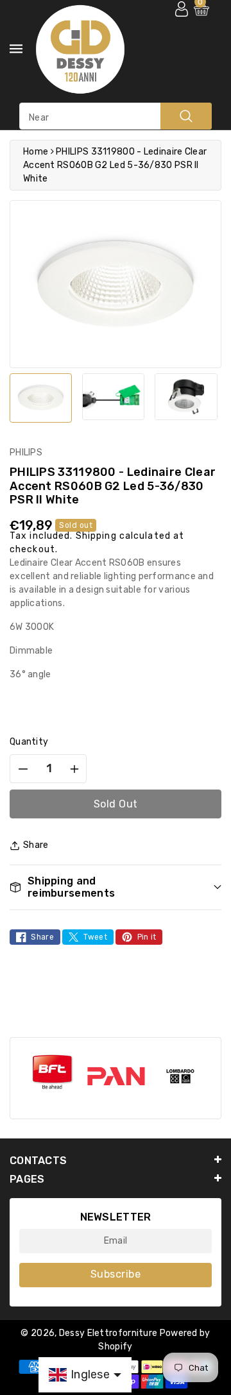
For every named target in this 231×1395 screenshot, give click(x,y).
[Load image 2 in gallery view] (113, 396)
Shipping (96, 535)
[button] (115, 887)
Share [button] (36, 845)
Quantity (29, 741)
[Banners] (52, 1072)
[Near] (186, 116)
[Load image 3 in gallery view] (186, 396)
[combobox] (115, 116)
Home (35, 151)
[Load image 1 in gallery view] (41, 398)
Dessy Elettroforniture (108, 1333)
